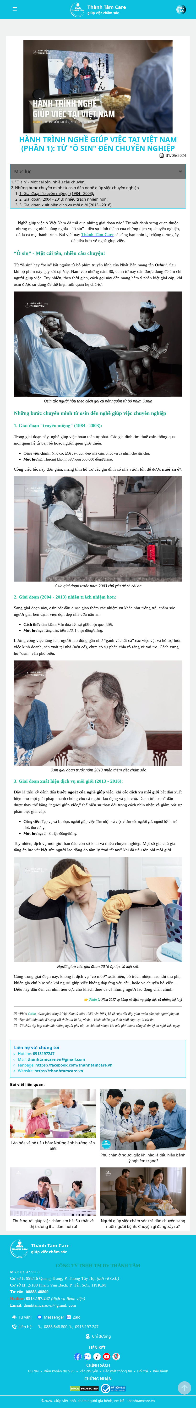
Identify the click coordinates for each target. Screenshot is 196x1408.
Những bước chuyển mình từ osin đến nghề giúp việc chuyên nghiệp (77, 187)
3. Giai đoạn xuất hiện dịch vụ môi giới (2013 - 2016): (65, 205)
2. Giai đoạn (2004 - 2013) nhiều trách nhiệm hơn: (63, 199)
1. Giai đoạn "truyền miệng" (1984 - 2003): (56, 193)
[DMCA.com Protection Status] (84, 1389)
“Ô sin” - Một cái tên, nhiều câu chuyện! (50, 182)
